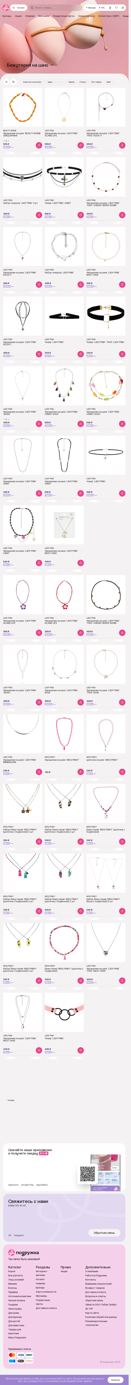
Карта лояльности (46, 1291)
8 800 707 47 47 (17, 1205)
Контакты (90, 1279)
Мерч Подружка (17, 1337)
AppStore (13, 1185)
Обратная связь (104, 1232)
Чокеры (11, 1100)
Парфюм (13, 1292)
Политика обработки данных (101, 1317)
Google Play (27, 1185)
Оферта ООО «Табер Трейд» (101, 1304)
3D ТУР (89, 1308)
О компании (91, 1271)
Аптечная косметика (19, 1296)
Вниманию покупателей (98, 1283)
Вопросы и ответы (95, 1296)
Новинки (40, 1283)
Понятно (115, 1380)
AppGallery (42, 1185)
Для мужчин (15, 1317)
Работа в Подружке (96, 1275)
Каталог (40, 1279)
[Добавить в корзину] (39, 145)
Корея (11, 1271)
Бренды (40, 1287)
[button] (13, 82)
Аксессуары (15, 1308)
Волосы (12, 1288)
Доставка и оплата (46, 1308)
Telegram (19, 1235)
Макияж (12, 1283)
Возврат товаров (95, 1288)
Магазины (41, 1296)
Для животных (16, 1325)
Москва (92, 8)
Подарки (13, 1304)
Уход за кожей (16, 1279)
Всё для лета (15, 1275)
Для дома (13, 1312)
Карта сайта (92, 1312)
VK (9, 1235)
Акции (64, 1271)
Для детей (14, 1321)
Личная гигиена (16, 1300)
